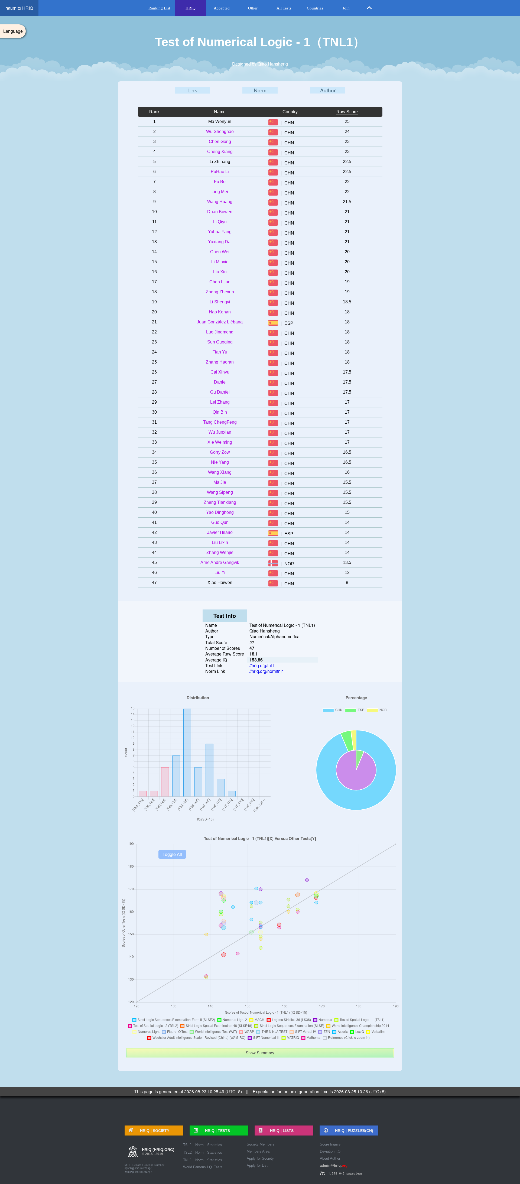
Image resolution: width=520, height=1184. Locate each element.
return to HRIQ (19, 8)
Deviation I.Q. (331, 1151)
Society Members (260, 1144)
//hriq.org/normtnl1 (266, 671)
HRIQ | (152, 1130)
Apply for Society (260, 1158)
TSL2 (187, 1152)
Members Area (258, 1151)
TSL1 (187, 1145)
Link (192, 90)
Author (328, 90)
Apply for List (257, 1165)
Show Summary (260, 1052)
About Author (330, 1158)
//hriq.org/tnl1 (261, 665)
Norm (260, 90)
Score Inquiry (330, 1144)
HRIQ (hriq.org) (158, 1151)
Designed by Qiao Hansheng (260, 64)
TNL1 (187, 1160)
